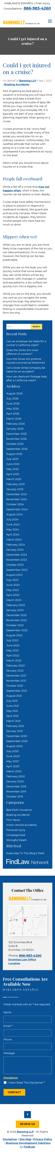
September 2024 (17, 509)
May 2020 (12, 761)
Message (9, 1053)
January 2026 (15, 428)
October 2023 (15, 564)
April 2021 (12, 716)
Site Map (25, 1139)
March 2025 (13, 479)
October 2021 (14, 685)
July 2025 (12, 459)
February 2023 (15, 605)
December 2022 (16, 615)
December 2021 (16, 675)
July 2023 (12, 579)
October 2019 (14, 796)
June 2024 (13, 524)
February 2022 (15, 665)
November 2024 (16, 499)
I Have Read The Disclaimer (26, 1082)
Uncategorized (15, 835)
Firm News (13, 820)
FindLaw (29, 1146)
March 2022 (13, 660)
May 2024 (12, 529)
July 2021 (12, 700)
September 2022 (17, 630)
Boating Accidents (16, 84)
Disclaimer (11, 1077)
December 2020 (16, 736)
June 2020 (13, 756)
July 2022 (12, 640)
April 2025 (12, 474)
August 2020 (14, 746)
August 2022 (14, 635)
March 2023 (13, 600)
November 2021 (16, 680)
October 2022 (15, 625)
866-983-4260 (37, 8)
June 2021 (12, 705)
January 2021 (14, 731)
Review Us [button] (27, 1124)
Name (7, 1012)
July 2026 (12, 398)
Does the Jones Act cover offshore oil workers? (22, 352)
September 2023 (17, 569)
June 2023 (13, 585)
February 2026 (15, 423)
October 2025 (15, 443)
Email (8, 1026)
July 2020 (12, 751)
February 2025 (15, 484)
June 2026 (13, 403)
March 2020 (14, 771)
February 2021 (15, 726)
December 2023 (16, 554)
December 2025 (16, 433)
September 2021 (16, 690)
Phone (8, 1039)
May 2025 (12, 469)
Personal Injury (15, 830)
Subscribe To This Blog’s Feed (25, 853)
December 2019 (16, 786)
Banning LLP (27, 80)
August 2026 (14, 393)
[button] (50, 21)
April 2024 (12, 534)
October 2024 (15, 504)
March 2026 (13, 418)
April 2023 (12, 595)
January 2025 (14, 489)
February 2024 (15, 544)
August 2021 (14, 695)
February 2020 (15, 776)
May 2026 (12, 408)
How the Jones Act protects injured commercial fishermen (25, 360)
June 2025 (12, 464)
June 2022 (13, 645)
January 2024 (15, 549)
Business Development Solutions (28, 1143)
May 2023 (12, 590)
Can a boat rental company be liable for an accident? (25, 369)
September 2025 (17, 449)
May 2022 (12, 650)
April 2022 (12, 655)
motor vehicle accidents (21, 825)
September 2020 (17, 741)
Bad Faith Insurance (19, 809)
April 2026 (12, 413)
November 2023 (16, 559)
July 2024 (12, 519)
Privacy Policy (42, 1139)
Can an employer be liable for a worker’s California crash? (26, 343)
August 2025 (14, 454)
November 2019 (16, 791)
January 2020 (15, 781)
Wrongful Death (16, 840)
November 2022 (16, 620)
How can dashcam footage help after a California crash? (26, 378)
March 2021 (13, 721)
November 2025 (16, 438)
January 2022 (15, 670)
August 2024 (14, 514)
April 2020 (12, 766)
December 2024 (16, 494)
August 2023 (14, 574)
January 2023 (15, 610)
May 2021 (12, 710)
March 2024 (14, 539)
